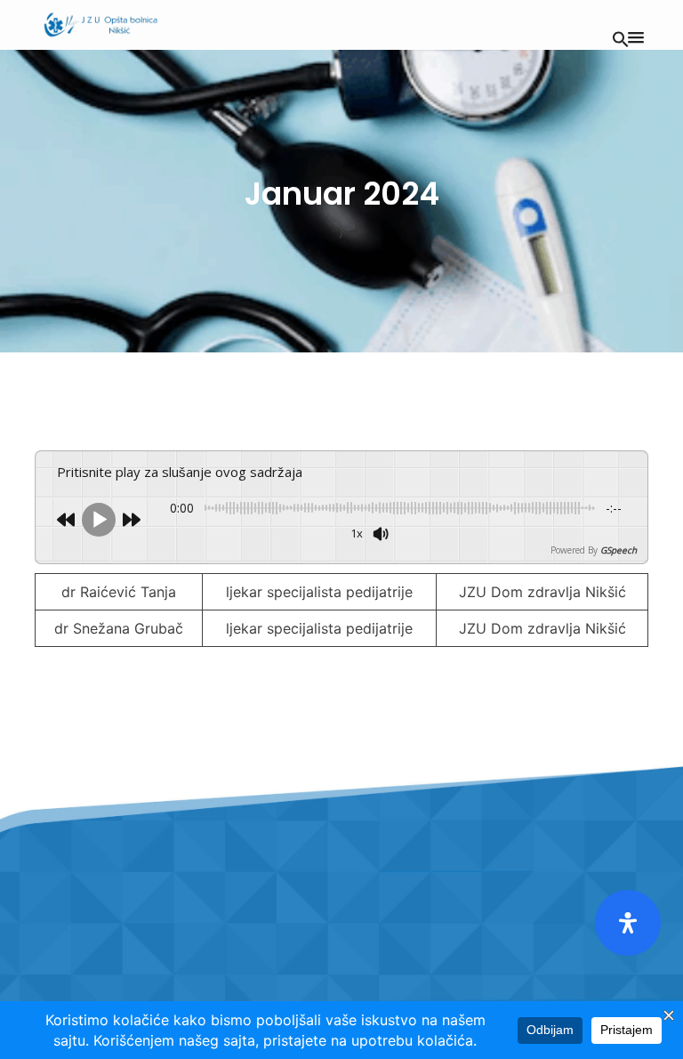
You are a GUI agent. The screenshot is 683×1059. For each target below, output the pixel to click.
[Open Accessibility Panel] (628, 923)
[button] (621, 37)
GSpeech (618, 550)
